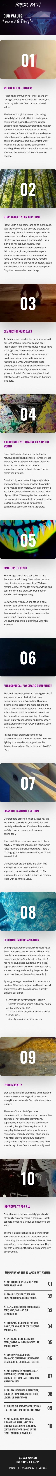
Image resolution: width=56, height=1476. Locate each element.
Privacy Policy (27, 1468)
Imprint (12, 1468)
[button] (5, 5)
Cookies (43, 1468)
